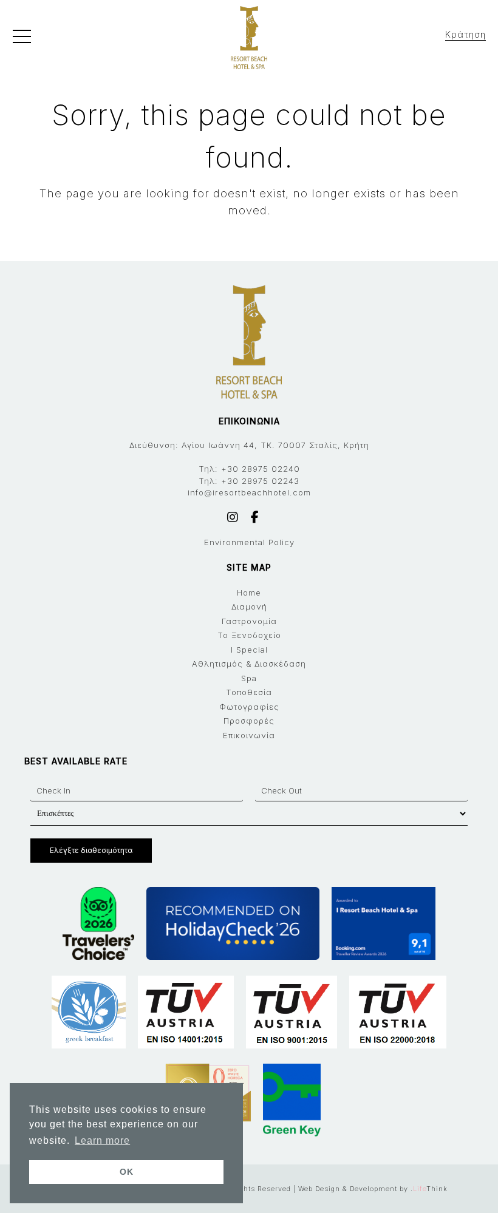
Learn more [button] (102, 1140)
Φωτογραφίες (249, 707)
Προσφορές (249, 720)
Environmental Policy (249, 542)
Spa (249, 678)
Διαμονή (249, 606)
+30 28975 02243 (260, 481)
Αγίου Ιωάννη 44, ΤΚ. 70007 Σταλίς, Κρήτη (275, 445)
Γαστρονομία (249, 621)
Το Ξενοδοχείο (249, 635)
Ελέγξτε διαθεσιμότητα (91, 850)
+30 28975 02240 (260, 469)
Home (249, 592)
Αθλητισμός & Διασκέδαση (249, 663)
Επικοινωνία (249, 735)
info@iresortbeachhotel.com (249, 492)
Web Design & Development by (373, 1188)
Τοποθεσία (249, 692)
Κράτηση (465, 34)
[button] (22, 39)
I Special (249, 649)
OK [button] (127, 1172)
